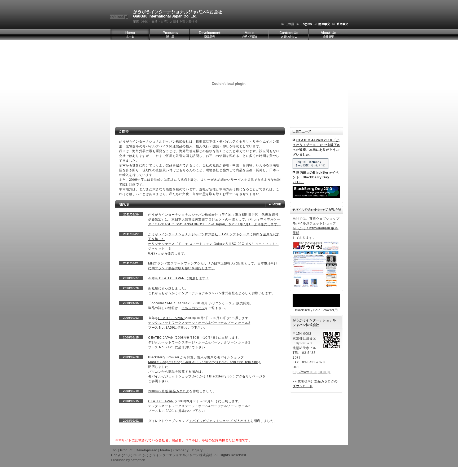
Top (114, 450)
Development (146, 450)
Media (165, 450)
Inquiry (197, 450)
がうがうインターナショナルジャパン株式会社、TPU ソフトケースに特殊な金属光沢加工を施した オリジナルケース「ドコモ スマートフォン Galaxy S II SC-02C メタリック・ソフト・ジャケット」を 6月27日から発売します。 (214, 243)
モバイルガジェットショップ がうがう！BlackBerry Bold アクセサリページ (205, 376)
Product (126, 450)
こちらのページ (193, 308)
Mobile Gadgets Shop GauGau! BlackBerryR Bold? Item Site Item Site (203, 362)
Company (180, 450)
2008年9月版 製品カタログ (168, 391)
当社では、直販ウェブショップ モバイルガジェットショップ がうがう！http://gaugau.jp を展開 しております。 (316, 228)
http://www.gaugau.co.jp (312, 372)
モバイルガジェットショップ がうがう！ (219, 421)
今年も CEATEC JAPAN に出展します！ (178, 278)
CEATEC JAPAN (171, 318)
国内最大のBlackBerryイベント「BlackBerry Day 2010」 (316, 177)
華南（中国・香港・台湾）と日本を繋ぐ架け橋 (165, 21)
